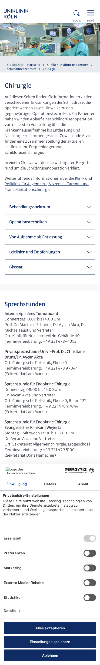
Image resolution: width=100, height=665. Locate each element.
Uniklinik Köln (22, 14)
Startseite (33, 64)
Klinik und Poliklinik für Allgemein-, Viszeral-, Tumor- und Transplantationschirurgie (48, 184)
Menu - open (92, 12)
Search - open (78, 12)
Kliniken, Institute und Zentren (68, 64)
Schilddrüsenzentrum (21, 69)
